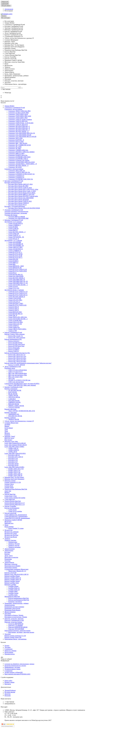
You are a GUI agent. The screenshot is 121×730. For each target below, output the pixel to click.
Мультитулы (8, 530)
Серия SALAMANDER (15, 276)
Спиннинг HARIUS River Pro (17, 155)
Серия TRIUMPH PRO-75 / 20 (18, 283)
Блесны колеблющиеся (12, 508)
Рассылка (8, 695)
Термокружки (12, 542)
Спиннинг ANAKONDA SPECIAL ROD (21, 162)
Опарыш (7, 434)
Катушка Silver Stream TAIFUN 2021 (20, 201)
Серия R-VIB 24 (13, 308)
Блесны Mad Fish (10, 494)
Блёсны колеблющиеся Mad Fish (18, 600)
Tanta (6, 429)
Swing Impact (9, 428)
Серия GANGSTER (14, 298)
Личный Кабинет (10, 690)
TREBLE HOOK (13, 419)
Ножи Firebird (9, 526)
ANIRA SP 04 (12, 451)
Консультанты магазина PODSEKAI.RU (17, 674)
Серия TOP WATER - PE (16, 237)
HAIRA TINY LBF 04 (15, 475)
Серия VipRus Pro (14, 327)
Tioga (6, 431)
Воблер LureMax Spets (12, 583)
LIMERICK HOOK (14, 402)
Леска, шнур (9, 555)
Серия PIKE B (12, 230)
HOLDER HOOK (14, 400)
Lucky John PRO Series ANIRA (14, 446)
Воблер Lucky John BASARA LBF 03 (16, 574)
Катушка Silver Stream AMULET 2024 (20, 184)
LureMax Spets (12, 595)
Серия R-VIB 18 (13, 307)
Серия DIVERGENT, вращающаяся (16, 516)
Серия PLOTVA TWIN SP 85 (17, 271)
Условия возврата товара (12, 669)
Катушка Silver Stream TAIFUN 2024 (20, 187)
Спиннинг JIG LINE (15, 147)
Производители (10, 654)
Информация (5, 660)
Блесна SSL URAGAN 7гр (16, 354)
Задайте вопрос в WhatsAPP (14, 672)
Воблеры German (10, 480)
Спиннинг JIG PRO (14, 148)
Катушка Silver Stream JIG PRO (18, 186)
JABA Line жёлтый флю (16, 382)
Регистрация (9, 11)
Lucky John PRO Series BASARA (15, 453)
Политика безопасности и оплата (15, 665)
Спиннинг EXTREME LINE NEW (19, 157)
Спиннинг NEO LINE (15, 138)
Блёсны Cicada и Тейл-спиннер (15, 334)
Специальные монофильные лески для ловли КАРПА (22, 383)
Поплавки (8, 613)
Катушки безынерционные (13, 182)
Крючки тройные (10, 417)
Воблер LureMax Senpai (12, 581)
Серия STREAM (13, 233)
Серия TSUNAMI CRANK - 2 (18, 319)
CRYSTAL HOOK (14, 397)
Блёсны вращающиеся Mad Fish (18, 598)
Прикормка (8, 559)
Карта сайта (8, 680)
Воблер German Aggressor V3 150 (15, 635)
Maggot (7, 426)
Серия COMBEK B (14, 250)
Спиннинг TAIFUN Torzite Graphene (20, 119)
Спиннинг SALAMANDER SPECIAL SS (21, 133)
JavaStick (7, 424)
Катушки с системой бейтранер (15, 206)
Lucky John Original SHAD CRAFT (16, 445)
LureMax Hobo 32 (14, 588)
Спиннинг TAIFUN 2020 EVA (18, 124)
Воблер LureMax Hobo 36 (13, 579)
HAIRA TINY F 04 (14, 472)
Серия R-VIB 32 (13, 310)
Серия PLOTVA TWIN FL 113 (18, 291)
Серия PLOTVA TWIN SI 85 (17, 305)
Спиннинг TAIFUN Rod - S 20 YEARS (20, 123)
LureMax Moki (12, 591)
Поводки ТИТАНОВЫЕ (16, 629)
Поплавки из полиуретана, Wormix (16, 617)
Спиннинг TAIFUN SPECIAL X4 (19, 172)
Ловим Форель (9, 562)
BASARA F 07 (13, 462)
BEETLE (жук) (9, 438)
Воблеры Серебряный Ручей (14, 220)
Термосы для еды (13, 545)
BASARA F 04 (13, 458)
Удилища (7, 561)
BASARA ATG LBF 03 (15, 457)
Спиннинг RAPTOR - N (16, 140)
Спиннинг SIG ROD (15, 167)
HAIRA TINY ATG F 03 (16, 469)
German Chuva (9, 484)
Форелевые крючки (11, 567)
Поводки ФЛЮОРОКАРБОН (17, 627)
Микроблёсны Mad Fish (12, 596)
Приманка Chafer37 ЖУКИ (13, 520)
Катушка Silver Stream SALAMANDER (21, 198)
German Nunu (9, 486)
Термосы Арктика (10, 540)
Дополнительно (6, 687)
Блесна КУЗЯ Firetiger (15, 342)
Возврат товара (9, 682)
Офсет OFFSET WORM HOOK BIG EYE (21, 411)
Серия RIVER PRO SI (15, 314)
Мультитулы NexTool (11, 535)
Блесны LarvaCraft (10, 513)
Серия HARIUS (13, 261)
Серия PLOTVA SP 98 (15, 254)
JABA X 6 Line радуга (15, 371)
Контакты (8, 684)
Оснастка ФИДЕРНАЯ (15, 624)
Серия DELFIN (13, 259)
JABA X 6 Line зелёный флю (17, 370)
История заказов (10, 692)
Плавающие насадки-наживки (14, 607)
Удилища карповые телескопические (16, 211)
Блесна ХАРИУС (13, 349)
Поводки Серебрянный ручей (14, 620)
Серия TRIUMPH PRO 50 (16, 279)
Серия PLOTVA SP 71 (15, 257)
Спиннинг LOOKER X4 (16, 177)
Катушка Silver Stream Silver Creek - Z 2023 (22, 191)
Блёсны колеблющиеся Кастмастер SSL (17, 353)
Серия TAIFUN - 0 (14, 235)
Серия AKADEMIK (14, 242)
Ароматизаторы (10, 605)
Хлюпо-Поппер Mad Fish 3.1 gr (15, 503)
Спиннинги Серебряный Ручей (15, 107)
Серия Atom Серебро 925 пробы (15, 497)
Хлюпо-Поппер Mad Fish (13, 501)
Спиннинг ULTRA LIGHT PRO (18, 112)
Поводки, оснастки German (13, 622)
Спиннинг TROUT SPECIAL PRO (19, 111)
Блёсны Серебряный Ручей (13, 332)
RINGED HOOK (13, 404)
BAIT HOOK (12, 392)
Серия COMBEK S (14, 225)
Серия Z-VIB (12, 331)
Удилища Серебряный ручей (14, 210)
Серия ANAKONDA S (15, 249)
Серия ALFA (12, 509)
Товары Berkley (9, 106)
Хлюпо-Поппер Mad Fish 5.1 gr (15, 504)
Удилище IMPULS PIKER (16, 216)
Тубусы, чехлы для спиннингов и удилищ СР (19, 421)
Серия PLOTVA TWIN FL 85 (17, 269)
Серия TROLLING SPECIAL (17, 317)
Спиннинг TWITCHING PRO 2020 (19, 116)
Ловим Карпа (9, 550)
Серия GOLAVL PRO (15, 300)
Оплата (7, 645)
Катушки (7, 552)
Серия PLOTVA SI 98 (15, 256)
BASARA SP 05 (13, 465)
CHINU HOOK (13, 395)
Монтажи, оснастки (11, 564)
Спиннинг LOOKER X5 (16, 176)
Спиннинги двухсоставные (13, 109)
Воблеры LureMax (10, 584)
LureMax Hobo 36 (14, 589)
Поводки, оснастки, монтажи (14, 618)
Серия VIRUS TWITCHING (17, 329)
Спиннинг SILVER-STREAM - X (19, 128)
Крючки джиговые (11, 412)
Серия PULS (12, 273)
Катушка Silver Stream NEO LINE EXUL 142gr (23, 189)
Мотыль (7, 433)
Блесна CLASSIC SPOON (16, 365)
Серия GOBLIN (13, 228)
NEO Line (11, 378)
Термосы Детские (14, 543)
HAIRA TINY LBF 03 (15, 474)
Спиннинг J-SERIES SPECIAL (18, 150)
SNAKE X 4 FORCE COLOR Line (19, 380)
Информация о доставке (12, 667)
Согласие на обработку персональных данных (19, 664)
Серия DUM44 (13, 227)
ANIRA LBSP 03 (13, 450)
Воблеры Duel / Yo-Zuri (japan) (14, 477)
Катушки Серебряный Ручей (14, 181)
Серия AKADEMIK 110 (16, 245)
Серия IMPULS (13, 262)
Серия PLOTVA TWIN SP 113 (17, 295)
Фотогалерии (9, 652)
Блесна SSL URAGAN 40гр (17, 361)
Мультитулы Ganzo (11, 533)
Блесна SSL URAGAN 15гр (17, 356)
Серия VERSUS (13, 325)
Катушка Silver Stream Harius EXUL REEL (21, 193)
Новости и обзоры (10, 650)
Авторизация (9, 9)
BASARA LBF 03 (14, 455)
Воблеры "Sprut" (10, 436)
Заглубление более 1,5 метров (14, 290)
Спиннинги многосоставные (14, 169)
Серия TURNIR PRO (15, 320)
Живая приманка (10, 612)
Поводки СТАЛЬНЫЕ (15, 625)
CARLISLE (12, 399)
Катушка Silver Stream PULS (17, 204)
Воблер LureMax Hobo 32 (13, 578)
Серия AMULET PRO (15, 247)
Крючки (7, 554)
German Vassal (9, 487)
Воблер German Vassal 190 (13, 637)
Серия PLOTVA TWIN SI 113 (17, 293)
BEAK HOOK (12, 394)
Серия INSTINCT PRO (15, 303)
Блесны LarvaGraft (10, 572)
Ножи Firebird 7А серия (15, 528)
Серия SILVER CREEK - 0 (16, 232)
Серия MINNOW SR (15, 268)
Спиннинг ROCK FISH (16, 141)
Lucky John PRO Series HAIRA (14, 467)
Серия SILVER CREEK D (16, 296)
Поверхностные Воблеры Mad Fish (16, 489)
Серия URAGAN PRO (15, 322)
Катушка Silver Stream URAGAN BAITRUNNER (24, 208)
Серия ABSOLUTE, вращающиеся (16, 515)
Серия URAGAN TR (15, 324)
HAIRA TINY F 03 (14, 470)
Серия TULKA (13, 286)
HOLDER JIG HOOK (15, 416)
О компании (8, 649)
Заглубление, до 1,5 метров (13, 240)
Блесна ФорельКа (14, 348)
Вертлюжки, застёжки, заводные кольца (21, 632)
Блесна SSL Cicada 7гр (15, 336)
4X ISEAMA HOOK (14, 390)
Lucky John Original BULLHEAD (15, 443)
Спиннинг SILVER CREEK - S (18, 165)
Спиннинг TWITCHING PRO (18, 118)
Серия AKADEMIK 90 (15, 244)
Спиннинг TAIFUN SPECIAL (18, 121)
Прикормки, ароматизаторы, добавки (17, 603)
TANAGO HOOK (14, 407)
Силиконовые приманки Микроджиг (17, 569)
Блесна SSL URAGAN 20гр (17, 358)
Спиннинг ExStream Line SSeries (18, 160)
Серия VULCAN (13, 288)
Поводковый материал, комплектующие (17, 630)
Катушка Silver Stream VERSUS (18, 203)
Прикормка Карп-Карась (12, 610)
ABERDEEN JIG (13, 414)
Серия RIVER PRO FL (15, 274)
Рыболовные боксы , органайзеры (15, 639)
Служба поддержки (7, 677)
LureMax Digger (13, 586)
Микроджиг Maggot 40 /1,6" (17, 571)
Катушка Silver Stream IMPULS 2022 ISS (21, 194)
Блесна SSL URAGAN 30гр (17, 360)
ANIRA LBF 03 (13, 448)
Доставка (7, 647)
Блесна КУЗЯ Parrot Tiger (16, 346)
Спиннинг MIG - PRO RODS (17, 143)
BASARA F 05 (13, 460)
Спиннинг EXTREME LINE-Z (18, 158)
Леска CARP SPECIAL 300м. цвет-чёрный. (22, 385)
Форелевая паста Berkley (12, 566)
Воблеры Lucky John (11, 441)
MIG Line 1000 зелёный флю (17, 373)
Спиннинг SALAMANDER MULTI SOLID (22, 136)
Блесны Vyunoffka (10, 506)
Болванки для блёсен (15, 601)
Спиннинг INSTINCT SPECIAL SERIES (21, 152)
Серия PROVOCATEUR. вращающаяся (17, 518)
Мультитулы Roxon (11, 537)
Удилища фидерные (11, 215)
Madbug (7, 492)
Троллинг (8, 634)
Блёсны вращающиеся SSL (13, 339)
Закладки (7, 694)
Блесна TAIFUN (13, 351)
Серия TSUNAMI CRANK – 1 (18, 285)
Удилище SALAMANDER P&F (18, 218)
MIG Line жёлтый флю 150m (17, 375)
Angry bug (8, 491)
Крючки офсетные (10, 409)
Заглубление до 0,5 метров (13, 222)
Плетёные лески (10, 368)
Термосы (7, 538)
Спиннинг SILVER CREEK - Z (18, 131)
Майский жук (9, 523)
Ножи (6, 525)
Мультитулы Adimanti (11, 532)
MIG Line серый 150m (15, 377)
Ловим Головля (9, 549)
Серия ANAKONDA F (15, 223)
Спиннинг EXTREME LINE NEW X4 (20, 179)
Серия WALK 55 (13, 239)
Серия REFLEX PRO (15, 312)
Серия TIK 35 (12, 315)
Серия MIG (12, 264)
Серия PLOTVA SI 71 (15, 252)
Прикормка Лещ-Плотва (12, 608)
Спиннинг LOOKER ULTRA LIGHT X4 (21, 174)
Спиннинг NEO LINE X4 (16, 170)
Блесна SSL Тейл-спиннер (16, 337)
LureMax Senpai (13, 593)
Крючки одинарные (11, 388)
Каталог (4, 16)
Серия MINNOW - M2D (16, 266)
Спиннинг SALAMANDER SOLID (19, 135)
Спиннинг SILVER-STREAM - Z (19, 126)
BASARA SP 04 (13, 463)
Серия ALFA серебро (15, 511)
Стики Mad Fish (10, 499)
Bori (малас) (8, 440)
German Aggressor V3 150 (13, 482)
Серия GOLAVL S (14, 302)
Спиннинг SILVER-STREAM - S (19, 130)
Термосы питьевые (14, 547)
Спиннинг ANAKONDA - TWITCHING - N (22, 164)
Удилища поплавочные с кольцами (16, 213)
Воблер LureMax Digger (12, 576)
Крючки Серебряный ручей (13, 387)
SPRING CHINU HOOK (16, 406)
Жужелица (8, 521)
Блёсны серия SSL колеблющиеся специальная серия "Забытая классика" (28, 363)
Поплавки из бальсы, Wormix (14, 615)
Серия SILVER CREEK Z (16, 278)
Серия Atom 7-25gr (11, 496)
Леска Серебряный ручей (13, 366)
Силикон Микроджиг (11, 423)
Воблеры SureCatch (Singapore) (14, 479)
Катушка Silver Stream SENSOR (18, 199)
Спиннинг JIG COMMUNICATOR (19, 145)
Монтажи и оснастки (11, 557)
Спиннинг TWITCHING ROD (18, 114)
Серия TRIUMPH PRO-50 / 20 (18, 281)
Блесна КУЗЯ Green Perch (16, 344)
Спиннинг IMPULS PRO (16, 153)
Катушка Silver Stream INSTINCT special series (23, 196)
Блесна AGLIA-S (13, 341)
